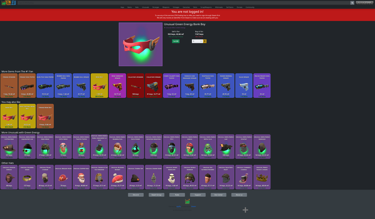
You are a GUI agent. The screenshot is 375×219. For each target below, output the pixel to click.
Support (198, 195)
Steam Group (156, 195)
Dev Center (218, 195)
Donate (239, 7)
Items (130, 7)
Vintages (176, 7)
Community (250, 7)
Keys (122, 7)
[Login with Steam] (364, 3)
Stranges (155, 7)
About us (239, 195)
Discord (136, 195)
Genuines (186, 7)
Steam (193, 206)
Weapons (165, 7)
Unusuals (145, 7)
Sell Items (229, 7)
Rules (177, 195)
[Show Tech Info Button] (245, 210)
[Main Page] (9, 2)
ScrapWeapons (206, 7)
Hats (137, 7)
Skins (195, 7)
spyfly (178, 206)
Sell (174, 41)
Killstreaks (219, 7)
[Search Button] (352, 3)
